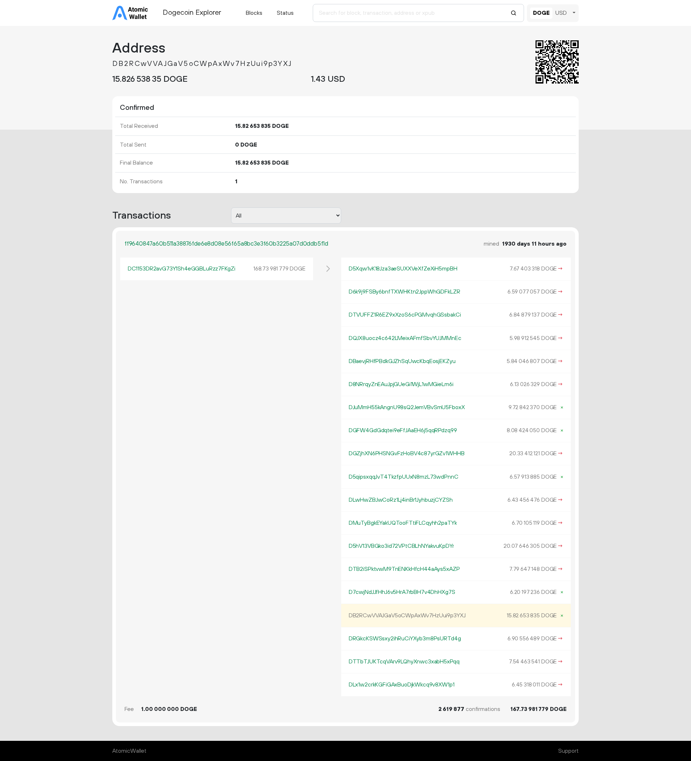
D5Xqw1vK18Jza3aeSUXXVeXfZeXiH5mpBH (403, 268)
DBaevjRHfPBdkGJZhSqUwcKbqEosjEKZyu (402, 361)
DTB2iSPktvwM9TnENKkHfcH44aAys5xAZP (404, 569)
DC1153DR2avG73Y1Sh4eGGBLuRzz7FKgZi (181, 268)
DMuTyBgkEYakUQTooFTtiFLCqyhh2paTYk (403, 523)
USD (561, 13)
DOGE (541, 13)
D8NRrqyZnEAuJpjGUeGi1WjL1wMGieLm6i (401, 384)
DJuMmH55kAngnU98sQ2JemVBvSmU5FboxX (407, 407)
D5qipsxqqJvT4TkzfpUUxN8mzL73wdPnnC (404, 476)
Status (285, 13)
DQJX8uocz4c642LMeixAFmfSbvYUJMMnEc (405, 338)
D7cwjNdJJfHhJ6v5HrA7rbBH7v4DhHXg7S (402, 592)
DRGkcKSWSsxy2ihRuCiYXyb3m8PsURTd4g (405, 638)
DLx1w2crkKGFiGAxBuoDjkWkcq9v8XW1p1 (402, 684)
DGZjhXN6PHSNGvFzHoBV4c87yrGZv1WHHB (407, 453)
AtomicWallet (129, 751)
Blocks (254, 13)
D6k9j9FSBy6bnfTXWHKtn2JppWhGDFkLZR (404, 291)
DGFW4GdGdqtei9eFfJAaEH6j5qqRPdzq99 (403, 430)
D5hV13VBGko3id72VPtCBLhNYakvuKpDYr (401, 546)
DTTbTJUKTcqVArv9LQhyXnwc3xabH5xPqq (404, 661)
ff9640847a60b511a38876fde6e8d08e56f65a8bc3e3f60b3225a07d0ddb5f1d (226, 244)
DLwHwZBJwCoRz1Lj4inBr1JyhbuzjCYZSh (401, 499)
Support (568, 751)
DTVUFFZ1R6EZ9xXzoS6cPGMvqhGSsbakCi (405, 314)
